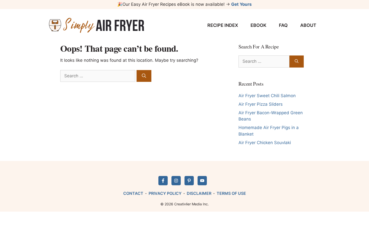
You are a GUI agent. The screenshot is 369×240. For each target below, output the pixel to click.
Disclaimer (199, 193)
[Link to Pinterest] (189, 180)
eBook (258, 25)
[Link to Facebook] (163, 180)
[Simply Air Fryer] (96, 25)
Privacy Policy (165, 193)
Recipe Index (222, 25)
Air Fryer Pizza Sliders (260, 104)
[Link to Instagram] (176, 180)
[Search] (144, 76)
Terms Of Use (231, 193)
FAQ (283, 25)
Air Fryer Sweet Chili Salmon (267, 95)
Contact (133, 193)
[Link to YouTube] (202, 180)
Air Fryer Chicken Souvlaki (264, 142)
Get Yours (241, 4)
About (308, 25)
